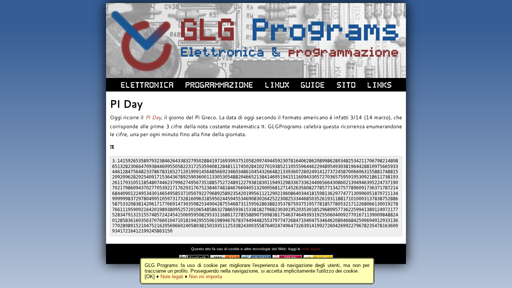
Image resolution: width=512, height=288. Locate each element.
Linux (277, 84)
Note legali (171, 276)
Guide (313, 84)
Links (379, 84)
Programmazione (219, 84)
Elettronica (147, 84)
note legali (311, 249)
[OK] (150, 276)
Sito (346, 84)
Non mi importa (205, 276)
